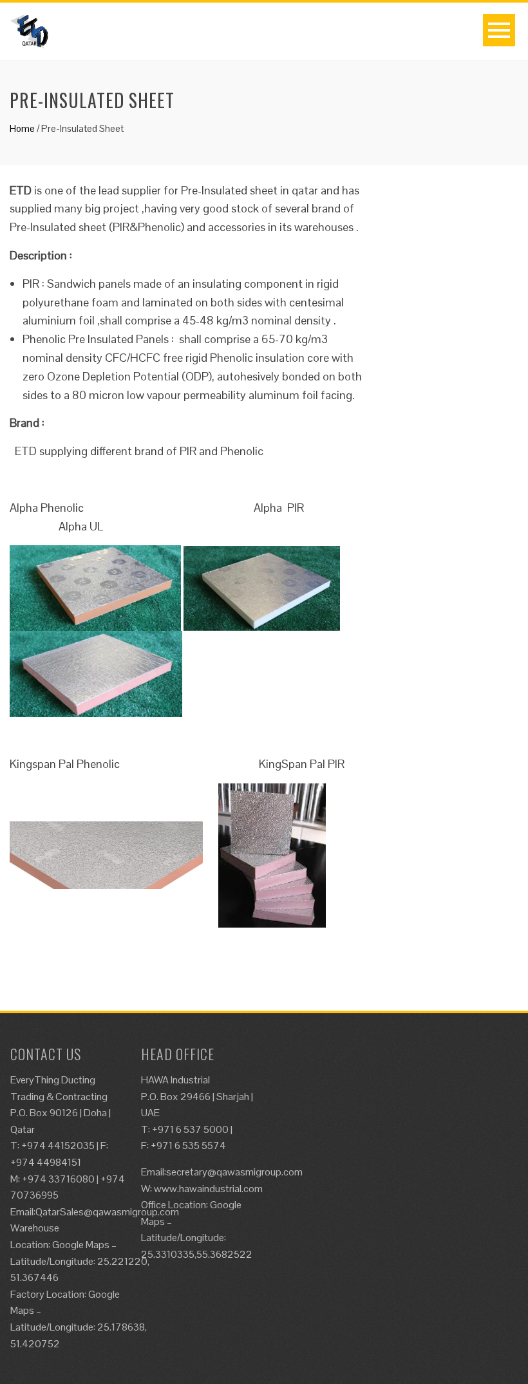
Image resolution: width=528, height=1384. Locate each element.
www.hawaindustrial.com (208, 1188)
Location (187, 1204)
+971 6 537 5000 (190, 1129)
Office (154, 1204)
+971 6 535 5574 (188, 1145)
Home (22, 128)
